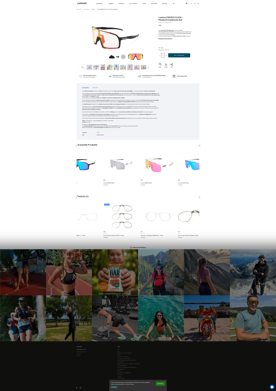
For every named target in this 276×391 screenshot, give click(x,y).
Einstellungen (114, 387)
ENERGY (98, 132)
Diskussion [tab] (95, 87)
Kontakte (119, 376)
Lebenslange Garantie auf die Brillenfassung (126, 360)
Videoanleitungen (121, 369)
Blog (118, 351)
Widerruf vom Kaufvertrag (123, 356)
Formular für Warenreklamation (124, 358)
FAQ (118, 349)
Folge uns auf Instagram (139, 247)
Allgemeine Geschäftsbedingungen (125, 353)
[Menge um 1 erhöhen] (166, 55)
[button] (272, 387)
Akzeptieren (160, 383)
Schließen (187, 69)
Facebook (79, 353)
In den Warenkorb (180, 55)
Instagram (79, 355)
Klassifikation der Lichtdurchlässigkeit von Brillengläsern (129, 364)
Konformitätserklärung (122, 365)
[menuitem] (101, 3)
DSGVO (119, 355)
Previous (77, 145)
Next (199, 145)
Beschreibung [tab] (85, 87)
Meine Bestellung (121, 378)
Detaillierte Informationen (165, 39)
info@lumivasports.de (81, 352)
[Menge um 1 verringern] (159, 55)
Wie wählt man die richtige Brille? (124, 373)
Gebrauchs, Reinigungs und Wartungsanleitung (127, 367)
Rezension (120, 371)
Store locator (120, 374)
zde (132, 384)
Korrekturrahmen (121, 362)
